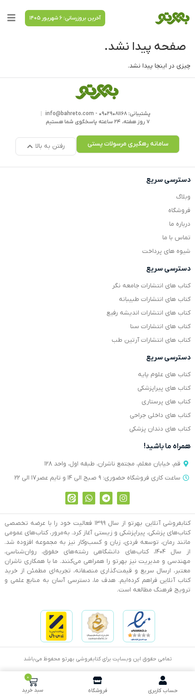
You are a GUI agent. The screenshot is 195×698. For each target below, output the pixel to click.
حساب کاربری (163, 690)
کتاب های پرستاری (165, 401)
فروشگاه (179, 210)
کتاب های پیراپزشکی (163, 388)
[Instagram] (123, 498)
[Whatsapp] (89, 498)
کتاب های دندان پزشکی (159, 429)
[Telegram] (106, 498)
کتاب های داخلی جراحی (160, 415)
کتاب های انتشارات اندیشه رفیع (148, 313)
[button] (65, 18)
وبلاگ (183, 197)
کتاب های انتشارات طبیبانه (154, 299)
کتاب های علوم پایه (164, 374)
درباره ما (179, 224)
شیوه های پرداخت (166, 251)
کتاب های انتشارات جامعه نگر (151, 285)
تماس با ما (176, 237)
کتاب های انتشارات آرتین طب (151, 340)
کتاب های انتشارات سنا (160, 326)
